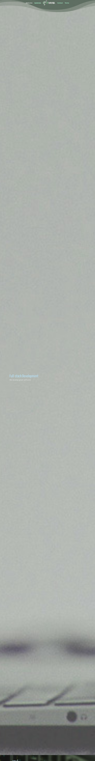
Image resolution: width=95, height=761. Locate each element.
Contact (60, 3)
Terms (67, 3)
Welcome (29, 3)
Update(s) (37, 3)
